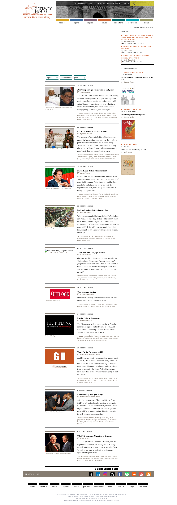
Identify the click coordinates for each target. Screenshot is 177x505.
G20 (116, 380)
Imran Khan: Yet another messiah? (92, 171)
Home (32, 487)
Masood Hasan (85, 173)
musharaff (101, 196)
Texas (91, 460)
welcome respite (101, 340)
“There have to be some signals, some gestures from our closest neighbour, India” (137, 37)
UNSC (79, 424)
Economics (100, 304)
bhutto (111, 194)
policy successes (83, 117)
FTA (112, 380)
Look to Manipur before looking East (93, 210)
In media (90, 3)
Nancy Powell (111, 115)
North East (106, 238)
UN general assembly (99, 420)
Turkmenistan (97, 280)
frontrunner (103, 456)
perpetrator (81, 420)
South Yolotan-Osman (84, 280)
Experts (76, 23)
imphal (79, 238)
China (95, 157)
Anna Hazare (93, 113)
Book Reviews (130, 144)
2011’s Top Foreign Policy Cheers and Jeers (95, 90)
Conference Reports (133, 72)
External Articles (132, 109)
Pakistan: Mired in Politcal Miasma (92, 131)
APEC (91, 378)
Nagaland (99, 238)
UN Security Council (91, 422)
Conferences (132, 23)
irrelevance (85, 306)
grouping (80, 382)
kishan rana (88, 382)
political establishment (107, 159)
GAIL (94, 278)
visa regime (91, 340)
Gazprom (100, 278)
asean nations (98, 378)
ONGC (112, 278)
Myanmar (92, 238)
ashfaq (96, 154)
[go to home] (37, 18)
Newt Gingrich (105, 458)
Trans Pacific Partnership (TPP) (90, 352)
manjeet (92, 306)
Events (146, 23)
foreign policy (111, 113)
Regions (90, 23)
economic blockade (107, 236)
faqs (132, 487)
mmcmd (107, 278)
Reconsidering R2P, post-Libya (90, 394)
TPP (94, 382)
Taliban (87, 198)
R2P (87, 420)
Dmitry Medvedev (95, 336)
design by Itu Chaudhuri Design (106, 496)
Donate (126, 3)
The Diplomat (81, 340)
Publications (118, 23)
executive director (111, 304)
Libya (83, 115)
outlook (104, 306)
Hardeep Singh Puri (101, 418)
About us (62, 23)
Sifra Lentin (128, 51)
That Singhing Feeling (86, 292)
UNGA (101, 422)
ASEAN (91, 236)
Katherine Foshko (83, 338)
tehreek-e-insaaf (96, 198)
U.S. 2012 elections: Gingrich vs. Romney (94, 436)
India (78, 115)
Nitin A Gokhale (85, 212)
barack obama (82, 380)
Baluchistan (93, 276)
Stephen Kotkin (129, 117)
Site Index (143, 487)
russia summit (112, 338)
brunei (90, 380)
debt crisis (102, 113)
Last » (116, 469)
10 (105, 469)
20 (107, 469)
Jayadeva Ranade (86, 133)
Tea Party (85, 460)
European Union (105, 380)
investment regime (112, 336)
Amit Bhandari (129, 60)
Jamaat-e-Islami (87, 196)
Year (76, 78)
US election (98, 460)
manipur (85, 238)
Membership (80, 3)
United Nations (87, 119)
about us (43, 487)
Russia (104, 338)
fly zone (91, 418)
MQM (95, 196)
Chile (94, 380)
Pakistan (85, 159)
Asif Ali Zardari (104, 154)
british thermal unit (104, 276)
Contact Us (100, 3)
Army (91, 154)
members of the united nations (96, 115)
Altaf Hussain (93, 194)
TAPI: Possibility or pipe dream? (91, 252)
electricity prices (86, 278)
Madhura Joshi (85, 255)
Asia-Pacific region (110, 378)
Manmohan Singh (96, 338)
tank (113, 306)
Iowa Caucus (112, 456)
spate (109, 306)
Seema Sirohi (84, 438)
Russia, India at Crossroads (88, 318)
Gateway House (85, 92)
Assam (97, 236)
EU (98, 380)
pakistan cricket (93, 159)
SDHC (88, 240)
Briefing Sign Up (114, 3)
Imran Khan (102, 157)
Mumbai (98, 306)
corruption (92, 304)
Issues (104, 23)
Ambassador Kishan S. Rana (90, 354)
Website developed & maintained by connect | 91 (92, 498)
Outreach (121, 487)
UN (91, 117)
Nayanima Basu (129, 41)
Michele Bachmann (83, 458)
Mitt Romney (95, 458)
